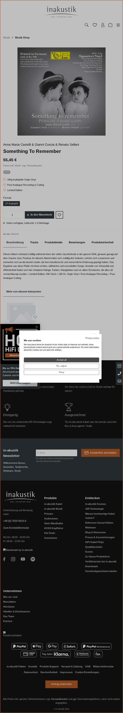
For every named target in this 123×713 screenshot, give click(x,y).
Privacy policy (92, 338)
